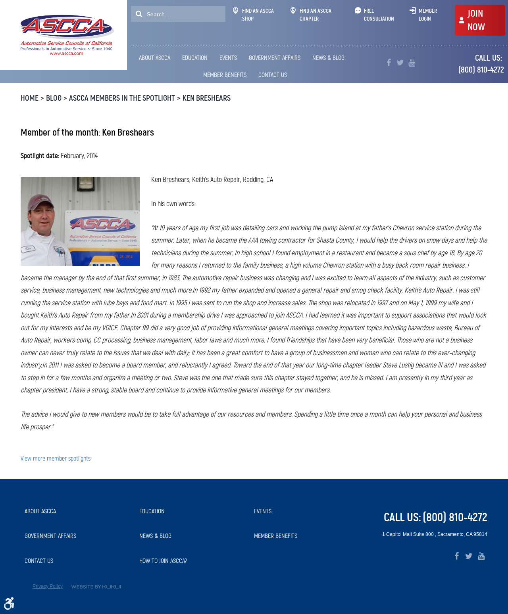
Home (29, 98)
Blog (54, 98)
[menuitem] (156, 58)
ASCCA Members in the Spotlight (122, 98)
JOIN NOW (476, 20)
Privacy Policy (48, 586)
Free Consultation (379, 14)
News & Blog (328, 57)
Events (228, 57)
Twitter (400, 63)
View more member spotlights (55, 458)
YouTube (412, 63)
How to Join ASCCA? (163, 560)
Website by (96, 587)
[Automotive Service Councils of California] (66, 35)
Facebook (389, 63)
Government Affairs (274, 57)
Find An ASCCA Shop (258, 14)
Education (195, 57)
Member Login (428, 14)
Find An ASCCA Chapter (315, 14)
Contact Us (272, 74)
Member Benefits (224, 74)
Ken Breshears (207, 98)
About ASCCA (154, 57)
